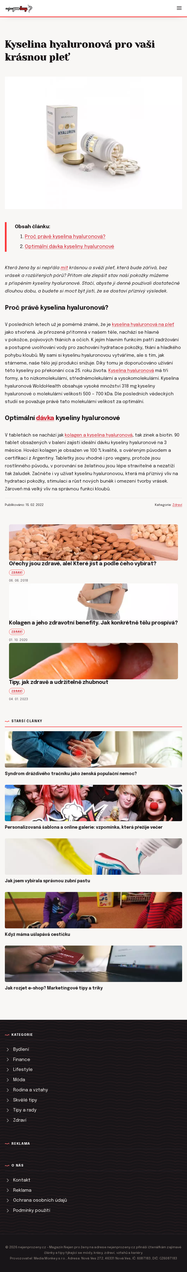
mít (64, 268)
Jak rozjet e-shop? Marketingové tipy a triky (54, 988)
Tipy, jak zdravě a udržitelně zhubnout (58, 682)
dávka (45, 418)
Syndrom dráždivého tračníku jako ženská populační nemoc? (71, 774)
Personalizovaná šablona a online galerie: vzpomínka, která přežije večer (84, 827)
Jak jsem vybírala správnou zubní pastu (47, 881)
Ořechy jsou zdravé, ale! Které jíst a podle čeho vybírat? (83, 564)
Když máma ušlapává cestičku (37, 934)
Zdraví (177, 505)
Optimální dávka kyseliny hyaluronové (69, 246)
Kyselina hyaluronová (131, 370)
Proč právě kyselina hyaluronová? (65, 236)
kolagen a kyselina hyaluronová (98, 435)
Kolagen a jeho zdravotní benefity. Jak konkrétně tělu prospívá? (93, 623)
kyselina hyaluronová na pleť (143, 324)
